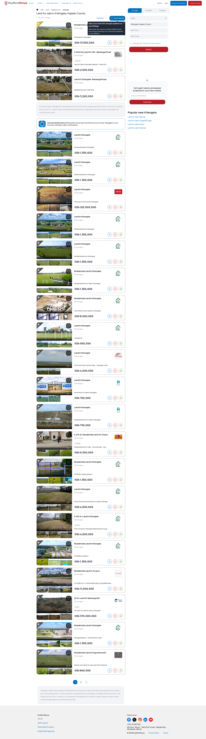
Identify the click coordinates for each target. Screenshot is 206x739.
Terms (165, 733)
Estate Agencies (66, 3)
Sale (42, 10)
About (40, 719)
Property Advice (77, 3)
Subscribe (147, 102)
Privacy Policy (153, 733)
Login (166, 3)
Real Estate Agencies (46, 731)
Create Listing (195, 3)
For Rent (40, 3)
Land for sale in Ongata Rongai (139, 120)
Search (148, 49)
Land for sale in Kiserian (137, 128)
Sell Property (43, 723)
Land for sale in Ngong (136, 117)
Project (162, 10)
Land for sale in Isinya (136, 124)
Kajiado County (55, 10)
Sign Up (159, 3)
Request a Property (179, 3)
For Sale (31, 3)
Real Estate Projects (52, 3)
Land (47, 10)
